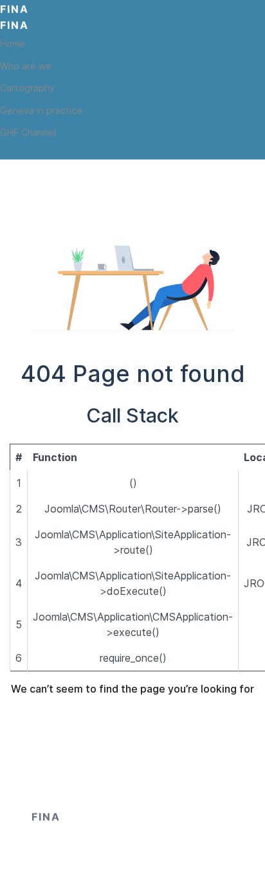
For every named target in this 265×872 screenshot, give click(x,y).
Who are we (25, 65)
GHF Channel (28, 132)
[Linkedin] (50, 151)
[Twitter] (6, 151)
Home (12, 43)
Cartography (27, 87)
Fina (14, 9)
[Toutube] (28, 151)
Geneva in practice (41, 110)
